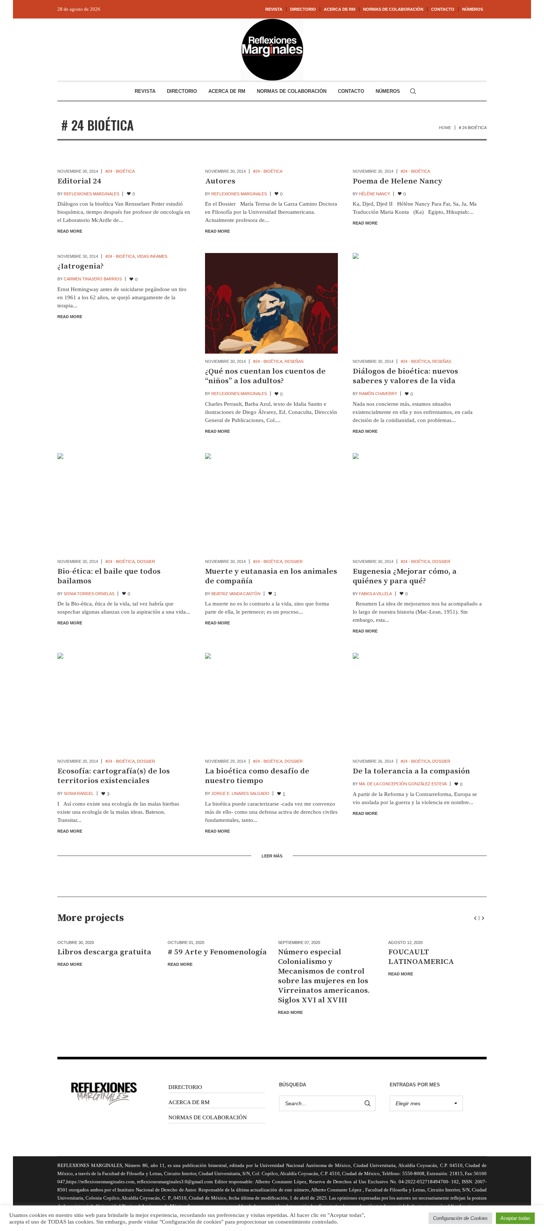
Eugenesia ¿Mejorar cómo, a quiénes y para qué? (405, 576)
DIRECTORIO (185, 1087)
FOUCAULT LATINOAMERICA (421, 957)
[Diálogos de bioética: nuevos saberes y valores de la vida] (419, 303)
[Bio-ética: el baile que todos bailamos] (123, 503)
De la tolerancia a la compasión (411, 771)
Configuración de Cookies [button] (460, 1218)
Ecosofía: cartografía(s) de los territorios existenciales (113, 776)
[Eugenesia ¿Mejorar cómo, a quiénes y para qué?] (419, 503)
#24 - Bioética (120, 171)
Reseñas (294, 361)
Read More (69, 231)
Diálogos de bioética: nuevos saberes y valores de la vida (405, 376)
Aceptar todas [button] (515, 1218)
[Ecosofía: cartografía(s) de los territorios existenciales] (123, 703)
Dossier (146, 561)
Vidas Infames (152, 256)
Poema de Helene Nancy (397, 181)
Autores (220, 181)
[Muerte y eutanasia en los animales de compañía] (271, 503)
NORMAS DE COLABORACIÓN (207, 1117)
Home (445, 127)
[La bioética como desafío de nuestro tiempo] (271, 703)
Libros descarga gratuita (104, 952)
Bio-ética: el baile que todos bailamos (109, 576)
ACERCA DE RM (188, 1102)
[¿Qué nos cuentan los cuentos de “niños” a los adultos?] (271, 303)
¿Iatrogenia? (80, 266)
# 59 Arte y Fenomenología (217, 952)
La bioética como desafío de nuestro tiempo (257, 776)
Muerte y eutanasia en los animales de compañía (271, 576)
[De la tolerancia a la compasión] (419, 703)
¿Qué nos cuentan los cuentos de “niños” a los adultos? (265, 376)
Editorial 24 (79, 181)
